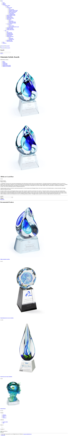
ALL (7, 6)
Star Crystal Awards (12, 12)
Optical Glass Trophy (10, 18)
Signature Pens (11, 39)
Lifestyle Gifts (9, 35)
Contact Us (4, 43)
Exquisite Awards (10, 17)
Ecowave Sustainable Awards (14, 26)
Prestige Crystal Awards (13, 11)
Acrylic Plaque (11, 25)
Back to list (2, 199)
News (4, 42)
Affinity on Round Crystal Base (5, 259)
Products (4, 4)
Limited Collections (10, 28)
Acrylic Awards (9, 23)
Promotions (4, 415)
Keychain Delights (10, 34)
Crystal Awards (9, 7)
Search (1, 53)
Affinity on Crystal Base (7, 66)
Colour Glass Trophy (12, 22)
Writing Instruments (10, 36)
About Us (4, 3)
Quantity (1, 196)
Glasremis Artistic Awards (13, 10)
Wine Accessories (10, 41)
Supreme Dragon (3, 408)
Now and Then (9, 32)
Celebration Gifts (10, 33)
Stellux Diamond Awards (11, 15)
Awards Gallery (7, 5)
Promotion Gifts (9, 40)
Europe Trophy (9, 16)
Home (4, 2)
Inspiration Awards (10, 27)
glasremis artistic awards (7, 65)
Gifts (5, 30)
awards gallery (5, 63)
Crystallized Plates (12, 14)
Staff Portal (2, 435)
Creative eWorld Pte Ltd (27, 434)
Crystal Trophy (11, 13)
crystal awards (5, 64)
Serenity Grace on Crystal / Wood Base (6, 376)
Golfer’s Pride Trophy (10, 29)
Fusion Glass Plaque (12, 21)
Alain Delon (11, 38)
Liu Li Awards (11, 9)
